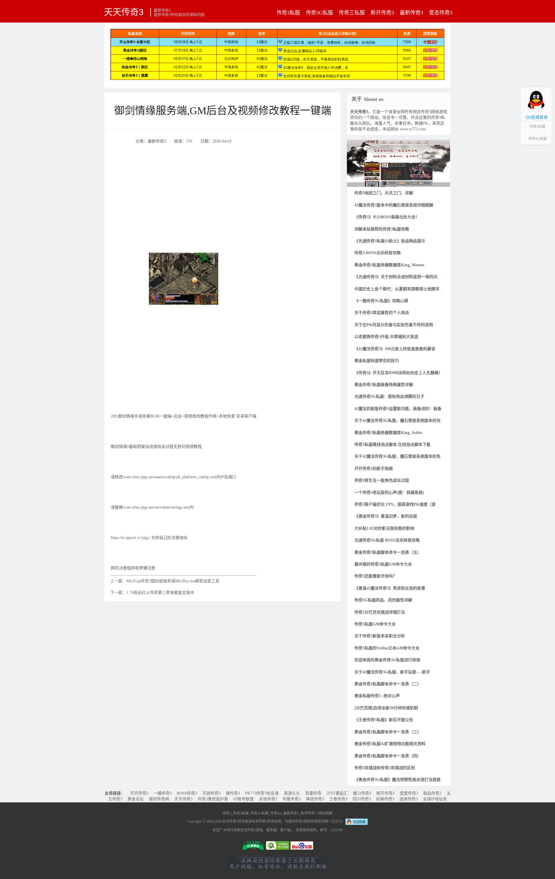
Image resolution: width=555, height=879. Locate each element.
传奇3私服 (288, 13)
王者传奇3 (338, 799)
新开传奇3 (382, 13)
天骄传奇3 (211, 793)
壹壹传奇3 (409, 793)
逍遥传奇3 (408, 799)
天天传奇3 (124, 11)
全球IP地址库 (435, 799)
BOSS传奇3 (187, 793)
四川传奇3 (362, 799)
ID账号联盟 (243, 799)
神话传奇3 (315, 799)
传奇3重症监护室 (213, 799)
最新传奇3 (411, 13)
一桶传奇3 (162, 793)
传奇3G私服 (319, 13)
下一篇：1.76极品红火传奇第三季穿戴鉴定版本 (152, 592)
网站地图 (325, 813)
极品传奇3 (432, 793)
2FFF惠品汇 (337, 793)
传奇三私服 (352, 13)
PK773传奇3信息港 (262, 793)
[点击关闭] (545, 86)
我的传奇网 (159, 799)
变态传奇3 (440, 13)
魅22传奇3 (362, 793)
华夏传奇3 (291, 799)
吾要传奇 (313, 793)
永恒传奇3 (268, 799)
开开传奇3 (139, 793)
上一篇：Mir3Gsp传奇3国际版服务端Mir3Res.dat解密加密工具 (164, 581)
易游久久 (292, 793)
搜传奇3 (233, 793)
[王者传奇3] (398, 163)
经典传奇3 (385, 799)
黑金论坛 (135, 799)
